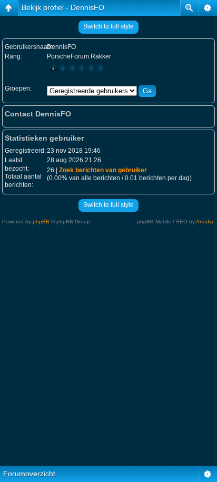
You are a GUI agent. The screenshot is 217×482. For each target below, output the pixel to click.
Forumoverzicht (29, 473)
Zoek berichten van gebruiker (103, 170)
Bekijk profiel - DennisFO (63, 7)
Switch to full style (108, 26)
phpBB (41, 221)
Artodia (204, 221)
